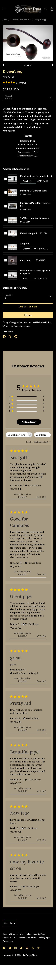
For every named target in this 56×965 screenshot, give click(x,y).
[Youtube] (10, 948)
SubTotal (7, 287)
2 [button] (28, 65)
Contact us (8, 941)
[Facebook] (4, 948)
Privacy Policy (25, 934)
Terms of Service (10, 934)
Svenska (8, 923)
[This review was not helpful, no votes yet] (43, 496)
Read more (22, 557)
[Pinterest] (27, 948)
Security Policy (39, 934)
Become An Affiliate (27, 937)
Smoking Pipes (43, 937)
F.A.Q (15, 937)
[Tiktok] (21, 948)
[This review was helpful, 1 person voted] (38, 791)
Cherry (8, 98)
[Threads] (38, 948)
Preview (12, 182)
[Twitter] (33, 948)
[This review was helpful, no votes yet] (38, 496)
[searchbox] (16, 434)
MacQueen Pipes (29, 955)
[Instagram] (15, 948)
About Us (7, 937)
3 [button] (31, 65)
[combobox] (38, 442)
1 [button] (25, 65)
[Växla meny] (4, 9)
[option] (28, 43)
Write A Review (29, 422)
